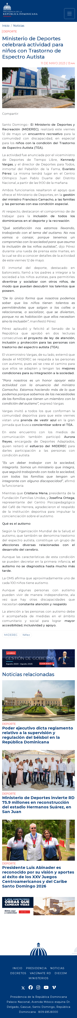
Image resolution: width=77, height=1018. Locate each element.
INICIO (17, 968)
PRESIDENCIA (36, 968)
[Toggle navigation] (69, 13)
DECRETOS (18, 973)
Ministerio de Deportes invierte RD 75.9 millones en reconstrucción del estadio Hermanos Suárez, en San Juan (38, 804)
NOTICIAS (57, 968)
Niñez (26, 635)
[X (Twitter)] (23, 987)
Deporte (10, 31)
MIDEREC (11, 635)
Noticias (18, 25)
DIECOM (61, 973)
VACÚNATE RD (40, 973)
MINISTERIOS (39, 978)
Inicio (5, 25)
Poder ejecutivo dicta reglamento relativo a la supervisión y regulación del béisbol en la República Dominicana (37, 735)
